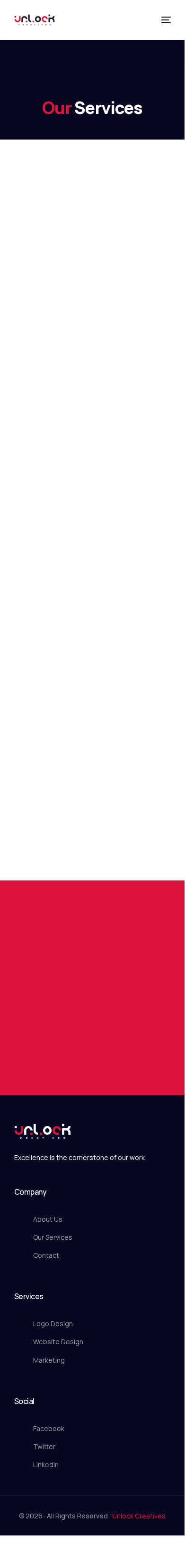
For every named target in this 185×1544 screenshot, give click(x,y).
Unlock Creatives (139, 1515)
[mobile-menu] (165, 20)
